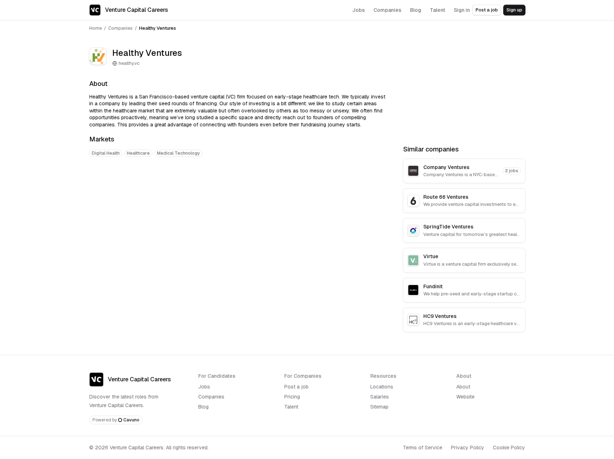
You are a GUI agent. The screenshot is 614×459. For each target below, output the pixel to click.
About (463, 386)
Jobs (204, 386)
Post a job (487, 10)
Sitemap (379, 407)
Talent (291, 407)
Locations (381, 386)
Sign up (514, 10)
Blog (203, 407)
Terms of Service (422, 447)
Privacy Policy (467, 447)
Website (465, 396)
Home (95, 28)
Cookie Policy (509, 447)
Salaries (379, 396)
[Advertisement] (237, 185)
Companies (120, 28)
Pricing (292, 396)
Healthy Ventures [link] (157, 28)
